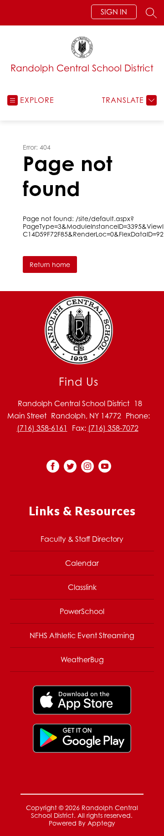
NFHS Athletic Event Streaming (82, 635)
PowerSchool (82, 611)
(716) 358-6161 (42, 428)
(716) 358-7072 (113, 428)
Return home (50, 264)
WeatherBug (82, 659)
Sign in (114, 11)
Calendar (82, 563)
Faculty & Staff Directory (82, 539)
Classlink (82, 587)
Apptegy (101, 823)
